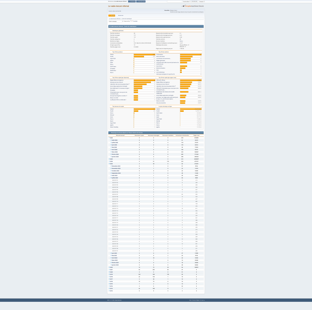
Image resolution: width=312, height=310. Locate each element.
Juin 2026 (114, 145)
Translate (135, 21)
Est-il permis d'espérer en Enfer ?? (118, 96)
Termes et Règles (195, 300)
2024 (111, 161)
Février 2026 (115, 154)
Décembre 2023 (116, 166)
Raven (111, 121)
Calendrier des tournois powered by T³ (119, 84)
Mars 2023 (115, 260)
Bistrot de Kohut (160, 56)
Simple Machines (118, 300)
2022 (111, 267)
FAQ (157, 70)
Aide (190, 300)
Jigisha (111, 60)
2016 (111, 281)
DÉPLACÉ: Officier (160, 80)
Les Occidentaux (160, 72)
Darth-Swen (113, 66)
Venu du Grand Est (161, 103)
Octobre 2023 (115, 171)
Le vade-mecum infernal (118, 6)
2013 (111, 288)
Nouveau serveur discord (116, 82)
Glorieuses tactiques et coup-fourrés (165, 74)
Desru (181, 41)
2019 (111, 274)
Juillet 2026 (115, 142)
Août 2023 (114, 175)
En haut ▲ (202, 300)
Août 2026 (114, 140)
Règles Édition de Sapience (116, 80)
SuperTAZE (113, 58)
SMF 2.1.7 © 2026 (110, 300)
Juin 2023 (114, 253)
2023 (111, 163)
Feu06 (111, 56)
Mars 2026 (115, 152)
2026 (111, 138)
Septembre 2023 (116, 173)
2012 (111, 291)
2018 (111, 276)
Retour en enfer (114, 98)
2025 (111, 159)
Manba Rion (113, 70)
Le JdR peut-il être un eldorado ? (118, 99)
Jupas (111, 62)
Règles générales (160, 60)
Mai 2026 (114, 147)
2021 (111, 269)
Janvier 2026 (115, 156)
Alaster (112, 54)
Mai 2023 (114, 255)
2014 (111, 286)
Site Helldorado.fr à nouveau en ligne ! (119, 88)
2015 (111, 284)
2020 (111, 272)
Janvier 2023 (115, 265)
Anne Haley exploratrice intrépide (118, 86)
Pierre (111, 72)
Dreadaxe (112, 68)
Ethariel (112, 115)
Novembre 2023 (116, 168)
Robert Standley (114, 127)
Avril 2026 (114, 149)
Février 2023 (115, 262)
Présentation (159, 54)
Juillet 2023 (115, 178)
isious (111, 117)
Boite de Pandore (160, 68)
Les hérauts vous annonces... (163, 58)
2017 (111, 279)
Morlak (158, 121)
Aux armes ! (159, 66)
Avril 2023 (114, 258)
